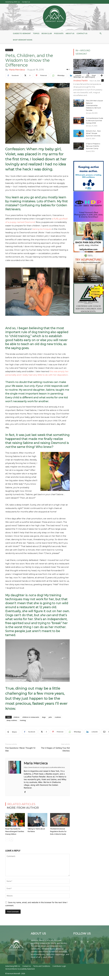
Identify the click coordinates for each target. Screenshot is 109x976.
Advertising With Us (12, 2)
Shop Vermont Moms (22, 40)
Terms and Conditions (41, 966)
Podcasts (58, 33)
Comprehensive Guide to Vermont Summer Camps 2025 (94, 120)
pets (50, 717)
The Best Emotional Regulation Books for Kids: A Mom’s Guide (58, 831)
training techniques (41, 229)
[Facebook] (26, 792)
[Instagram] (81, 942)
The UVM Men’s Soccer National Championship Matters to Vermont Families (94, 105)
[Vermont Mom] (54, 17)
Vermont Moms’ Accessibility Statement (20, 969)
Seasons (77, 72)
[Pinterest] (88, 942)
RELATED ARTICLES (21, 804)
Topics (36, 33)
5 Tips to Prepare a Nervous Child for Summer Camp (93, 146)
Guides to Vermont (22, 33)
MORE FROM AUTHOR (23, 807)
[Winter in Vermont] (88, 66)
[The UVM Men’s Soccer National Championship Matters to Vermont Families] (78, 103)
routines (58, 717)
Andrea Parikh (80, 80)
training (23, 720)
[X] (94, 942)
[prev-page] (7, 839)
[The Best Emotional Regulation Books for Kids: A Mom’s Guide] (60, 819)
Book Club (47, 33)
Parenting (9, 50)
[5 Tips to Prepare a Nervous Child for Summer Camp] (78, 146)
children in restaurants (30, 717)
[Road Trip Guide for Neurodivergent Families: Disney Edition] (15, 819)
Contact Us (26, 2)
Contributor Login (59, 966)
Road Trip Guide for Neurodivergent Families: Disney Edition (14, 831)
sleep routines (12, 720)
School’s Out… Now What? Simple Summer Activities (93, 133)
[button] (100, 33)
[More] (101, 75)
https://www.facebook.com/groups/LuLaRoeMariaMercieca (44, 767)
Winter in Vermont (84, 77)
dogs (44, 717)
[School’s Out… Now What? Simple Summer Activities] (78, 133)
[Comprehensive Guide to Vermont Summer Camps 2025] (78, 120)
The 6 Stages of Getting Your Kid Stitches (55, 749)
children (16, 717)
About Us (70, 33)
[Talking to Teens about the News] (37, 819)
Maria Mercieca (17, 69)
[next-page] (11, 839)
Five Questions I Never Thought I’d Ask (20, 749)
